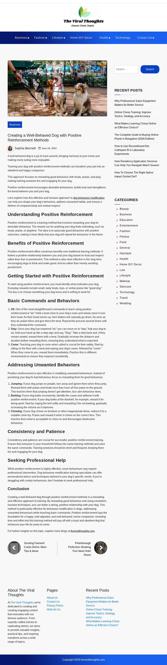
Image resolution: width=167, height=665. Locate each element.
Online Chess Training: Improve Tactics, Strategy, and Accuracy (100, 613)
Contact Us (144, 37)
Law (122, 270)
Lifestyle (57, 37)
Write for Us (53, 609)
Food (123, 242)
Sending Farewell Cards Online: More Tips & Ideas (35, 547)
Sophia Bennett (25, 148)
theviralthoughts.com (83, 531)
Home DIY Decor (81, 37)
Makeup (125, 281)
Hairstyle (125, 253)
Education (126, 220)
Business (21, 37)
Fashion (39, 37)
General (125, 247)
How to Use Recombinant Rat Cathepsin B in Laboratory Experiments (131, 150)
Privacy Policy (55, 605)
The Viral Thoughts (22, 602)
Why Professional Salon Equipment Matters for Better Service (102, 601)
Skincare (125, 286)
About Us (52, 597)
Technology (122, 37)
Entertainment (129, 225)
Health (103, 37)
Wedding (125, 303)
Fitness (124, 236)
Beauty (124, 208)
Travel (124, 297)
